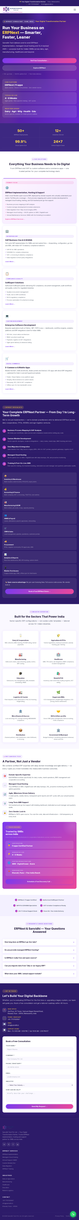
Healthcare (6, 1184)
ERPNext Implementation (10, 1154)
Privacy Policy (59, 1216)
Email (8, 1073)
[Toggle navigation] (75, 9)
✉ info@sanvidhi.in (47, 4)
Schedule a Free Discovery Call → (39, 881)
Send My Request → (39, 1106)
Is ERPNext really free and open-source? (21, 958)
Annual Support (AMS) (9, 1160)
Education (5, 1187)
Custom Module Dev (8, 1163)
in (4, 1144)
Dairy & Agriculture (8, 1179)
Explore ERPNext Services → (15, 219)
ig (17, 1144)
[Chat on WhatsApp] (73, 1214)
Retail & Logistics (7, 1190)
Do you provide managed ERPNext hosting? (22, 950)
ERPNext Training (7, 1169)
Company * (10, 1055)
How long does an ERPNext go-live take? (21, 942)
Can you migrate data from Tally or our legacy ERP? (25, 966)
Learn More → (10, 261)
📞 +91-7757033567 (32, 4)
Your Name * (11, 1045)
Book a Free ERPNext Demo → (40, 591)
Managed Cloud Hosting (10, 1157)
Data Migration (7, 1166)
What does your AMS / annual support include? (23, 974)
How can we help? (13, 1090)
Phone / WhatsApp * (14, 1063)
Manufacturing (7, 1181)
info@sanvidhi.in (13, 1025)
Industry (10, 1081)
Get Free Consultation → (39, 60)
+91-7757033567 (14, 1019)
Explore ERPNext (39, 68)
